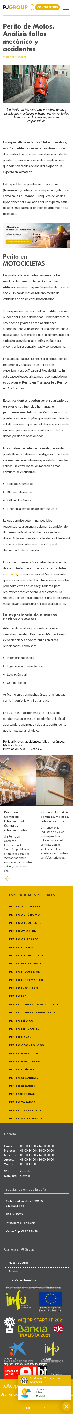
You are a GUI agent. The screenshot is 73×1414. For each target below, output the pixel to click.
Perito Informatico (26, 979)
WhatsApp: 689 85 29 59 (22, 1231)
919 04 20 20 (14, 1214)
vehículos (10, 574)
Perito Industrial (24, 971)
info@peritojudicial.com (20, 1222)
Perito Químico (22, 1069)
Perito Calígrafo (24, 939)
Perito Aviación (23, 930)
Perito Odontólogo (26, 1045)
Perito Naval (20, 1036)
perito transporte (14, 57)
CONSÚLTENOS (47, 7)
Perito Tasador (22, 1102)
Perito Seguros (22, 1085)
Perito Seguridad (24, 1077)
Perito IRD (17, 996)
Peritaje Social (22, 1093)
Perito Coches (21, 947)
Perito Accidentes (25, 906)
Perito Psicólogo (24, 1053)
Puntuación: (11, 749)
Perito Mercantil (24, 1028)
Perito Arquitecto (25, 922)
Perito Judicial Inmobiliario (33, 1004)
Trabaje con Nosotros (22, 1280)
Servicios (14, 1271)
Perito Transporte (25, 1110)
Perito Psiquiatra (24, 1061)
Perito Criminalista (26, 955)
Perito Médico (21, 1020)
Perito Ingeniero (23, 988)
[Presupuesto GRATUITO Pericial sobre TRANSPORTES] (36, 235)
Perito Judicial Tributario (32, 1012)
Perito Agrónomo (24, 914)
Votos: (35, 749)
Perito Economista (25, 963)
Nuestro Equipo (19, 1262)
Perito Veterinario (25, 1118)
